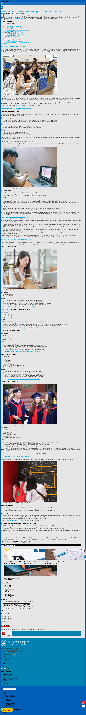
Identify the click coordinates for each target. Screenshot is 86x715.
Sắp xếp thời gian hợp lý (12, 40)
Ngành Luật (9, 24)
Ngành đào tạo (7, 19)
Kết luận (6, 43)
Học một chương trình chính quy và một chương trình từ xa (18, 30)
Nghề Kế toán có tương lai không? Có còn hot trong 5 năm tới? (54, 562)
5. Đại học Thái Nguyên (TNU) (13, 37)
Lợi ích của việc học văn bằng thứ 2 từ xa (13, 31)
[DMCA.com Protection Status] (5, 668)
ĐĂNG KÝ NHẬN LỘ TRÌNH (41, 453)
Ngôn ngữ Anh (8, 585)
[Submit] (3, 691)
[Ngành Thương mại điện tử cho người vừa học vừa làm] (30, 575)
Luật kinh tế (7, 593)
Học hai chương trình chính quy (13, 28)
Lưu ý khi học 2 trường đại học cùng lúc (12, 39)
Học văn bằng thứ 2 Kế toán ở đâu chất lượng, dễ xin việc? (16, 603)
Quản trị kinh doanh (10, 22)
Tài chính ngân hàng (9, 595)
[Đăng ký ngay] (83, 703)
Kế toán (6, 590)
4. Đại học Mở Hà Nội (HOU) (12, 36)
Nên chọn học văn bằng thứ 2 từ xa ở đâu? (13, 32)
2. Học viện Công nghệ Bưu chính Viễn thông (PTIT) (17, 34)
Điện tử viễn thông (9, 596)
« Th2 (2, 624)
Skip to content (4, 1)
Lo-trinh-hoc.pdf (8, 635)
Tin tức (5, 36)
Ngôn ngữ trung (8, 586)
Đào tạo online (7, 33)
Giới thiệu (5, 692)
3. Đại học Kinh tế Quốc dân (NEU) (13, 35)
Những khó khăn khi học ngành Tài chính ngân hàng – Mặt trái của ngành (19, 606)
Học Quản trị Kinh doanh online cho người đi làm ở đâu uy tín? (17, 608)
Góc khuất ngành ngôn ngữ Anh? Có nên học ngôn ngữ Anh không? (14, 562)
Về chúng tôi (6, 659)
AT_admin (21, 13)
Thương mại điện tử (10, 23)
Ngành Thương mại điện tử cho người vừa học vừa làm (15, 605)
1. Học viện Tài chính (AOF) (12, 33)
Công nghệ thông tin (9, 594)
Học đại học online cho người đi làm (14, 709)
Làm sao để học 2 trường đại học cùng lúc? (13, 27)
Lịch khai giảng (6, 707)
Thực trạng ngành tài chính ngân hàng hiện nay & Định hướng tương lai (17, 542)
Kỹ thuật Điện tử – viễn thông (10, 678)
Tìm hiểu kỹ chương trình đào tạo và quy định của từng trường (19, 42)
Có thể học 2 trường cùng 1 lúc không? (12, 26)
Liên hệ (5, 37)
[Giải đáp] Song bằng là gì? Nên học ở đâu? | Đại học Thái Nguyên (16, 541)
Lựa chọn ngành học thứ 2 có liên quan (14, 41)
